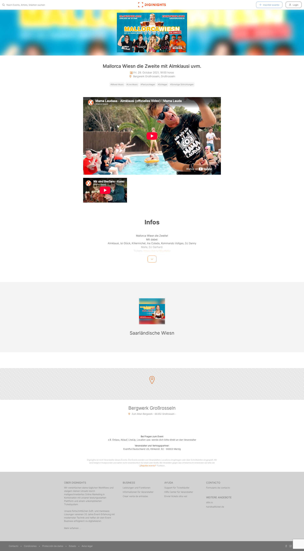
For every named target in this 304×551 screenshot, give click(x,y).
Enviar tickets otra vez (175, 496)
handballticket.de (215, 506)
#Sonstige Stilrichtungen (181, 84)
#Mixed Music (117, 84)
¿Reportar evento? (148, 465)
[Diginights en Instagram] (290, 546)
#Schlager (162, 84)
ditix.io (209, 502)
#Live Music (132, 84)
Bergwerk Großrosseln (152, 408)
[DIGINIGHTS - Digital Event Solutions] (152, 5)
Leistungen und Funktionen (136, 487)
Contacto (14, 546)
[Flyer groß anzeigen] (152, 32)
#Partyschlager (148, 84)
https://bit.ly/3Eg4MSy (157, 250)
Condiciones (30, 546)
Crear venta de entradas (135, 496)
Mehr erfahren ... (72, 528)
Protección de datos (53, 546)
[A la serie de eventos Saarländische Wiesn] (152, 311)
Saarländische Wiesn (152, 333)
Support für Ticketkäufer (176, 487)
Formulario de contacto (218, 487)
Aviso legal (87, 546)
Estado (73, 546)
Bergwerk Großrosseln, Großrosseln (153, 76)
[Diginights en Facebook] (285, 546)
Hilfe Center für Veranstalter (178, 492)
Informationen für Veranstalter (138, 492)
